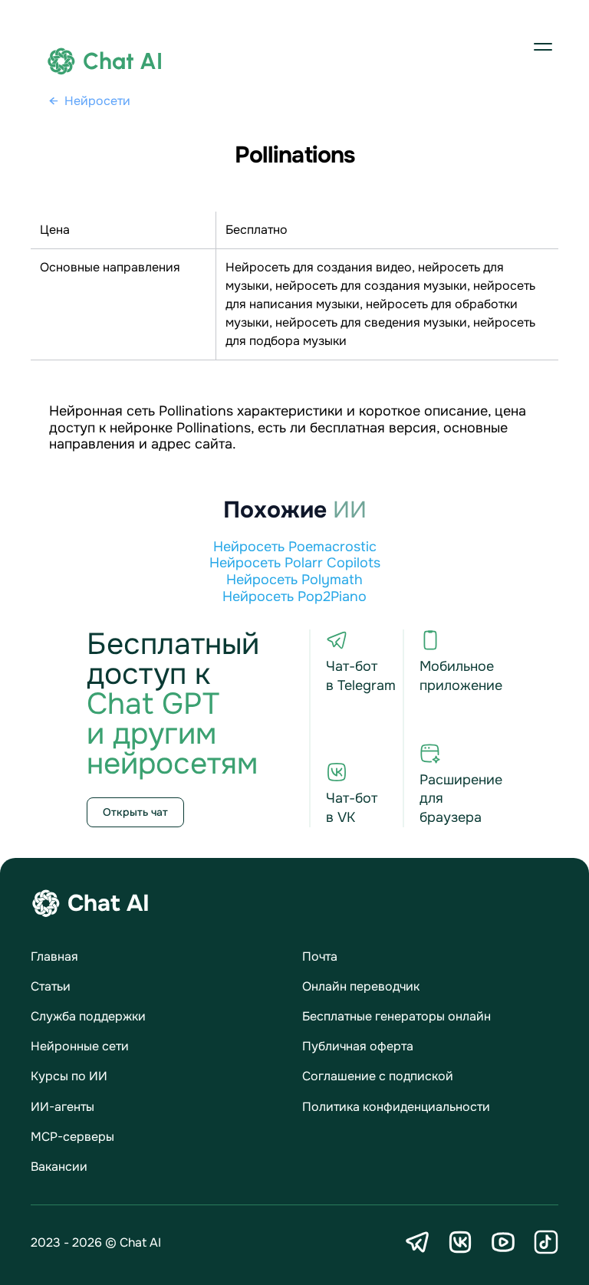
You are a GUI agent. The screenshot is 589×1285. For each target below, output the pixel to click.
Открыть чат (135, 812)
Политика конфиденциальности (396, 1107)
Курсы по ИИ (69, 1076)
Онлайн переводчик (361, 986)
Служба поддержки (88, 1016)
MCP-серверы (72, 1137)
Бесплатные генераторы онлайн (396, 1016)
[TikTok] (546, 1242)
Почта (319, 956)
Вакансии (59, 1166)
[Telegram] (417, 1242)
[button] (543, 46)
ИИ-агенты (62, 1107)
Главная (54, 956)
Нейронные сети (80, 1046)
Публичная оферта (357, 1046)
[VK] (460, 1242)
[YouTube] (503, 1242)
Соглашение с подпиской (377, 1076)
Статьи (51, 986)
